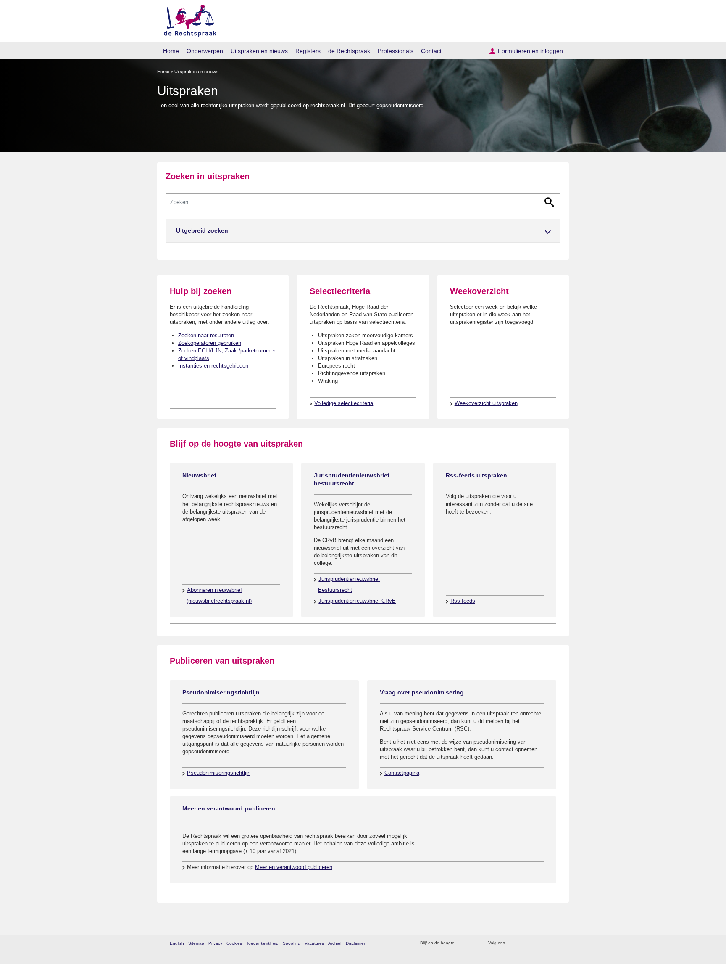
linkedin (545, 943)
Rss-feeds (462, 601)
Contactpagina (401, 773)
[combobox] (363, 201)
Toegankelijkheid (262, 943)
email (473, 943)
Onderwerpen (205, 51)
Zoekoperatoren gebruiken (209, 343)
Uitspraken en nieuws (259, 51)
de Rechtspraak (349, 51)
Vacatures (314, 943)
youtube (556, 943)
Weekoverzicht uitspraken (486, 403)
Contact (431, 51)
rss (462, 943)
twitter (512, 943)
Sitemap (196, 943)
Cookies (234, 943)
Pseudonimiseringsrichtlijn (218, 773)
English (177, 943)
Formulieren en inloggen (530, 51)
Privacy (215, 943)
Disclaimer (355, 943)
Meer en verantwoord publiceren (293, 867)
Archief (335, 943)
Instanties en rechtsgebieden (213, 366)
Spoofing (291, 943)
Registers (308, 51)
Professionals (395, 51)
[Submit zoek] (549, 202)
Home (171, 51)
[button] (363, 230)
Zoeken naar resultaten (206, 335)
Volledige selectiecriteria (343, 403)
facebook (523, 943)
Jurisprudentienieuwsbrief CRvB (357, 601)
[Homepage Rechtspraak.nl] (187, 19)
